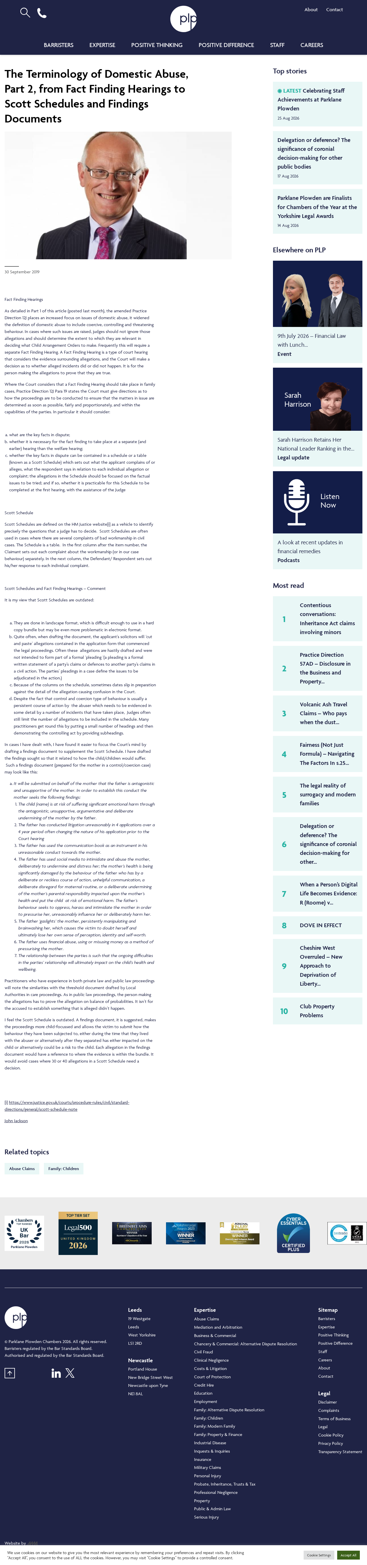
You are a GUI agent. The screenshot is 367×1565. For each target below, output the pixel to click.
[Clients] (24, 1233)
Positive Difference (226, 44)
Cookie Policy (330, 1435)
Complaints (328, 1410)
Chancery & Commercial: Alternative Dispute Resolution (245, 1343)
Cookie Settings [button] (319, 1555)
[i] (108, 524)
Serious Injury (206, 1517)
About (311, 9)
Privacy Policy (330, 1443)
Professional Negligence (216, 1492)
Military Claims (207, 1467)
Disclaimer (327, 1402)
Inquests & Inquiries (212, 1451)
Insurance (202, 1459)
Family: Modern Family (214, 1426)
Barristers (58, 44)
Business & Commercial (215, 1335)
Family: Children (63, 1168)
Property (202, 1500)
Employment (205, 1401)
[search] (25, 13)
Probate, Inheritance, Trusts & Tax (224, 1484)
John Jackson (16, 1120)
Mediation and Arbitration (218, 1327)
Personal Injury (207, 1475)
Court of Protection (212, 1376)
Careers (311, 44)
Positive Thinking (157, 44)
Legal (323, 1426)
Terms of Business (334, 1418)
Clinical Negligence (211, 1360)
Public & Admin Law (212, 1508)
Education (203, 1393)
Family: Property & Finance (218, 1434)
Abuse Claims (22, 1168)
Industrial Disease (210, 1442)
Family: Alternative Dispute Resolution (229, 1409)
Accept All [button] (348, 1555)
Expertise (102, 44)
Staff (277, 44)
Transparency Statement (340, 1451)
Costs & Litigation (210, 1368)
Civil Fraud (203, 1351)
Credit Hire (204, 1385)
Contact (334, 9)
